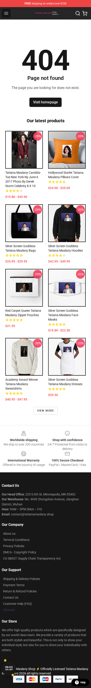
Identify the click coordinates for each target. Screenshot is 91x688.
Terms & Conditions (16, 540)
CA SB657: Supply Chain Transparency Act (32, 558)
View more (45, 410)
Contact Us (10, 597)
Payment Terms (14, 585)
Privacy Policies (13, 546)
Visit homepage (45, 102)
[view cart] (84, 13)
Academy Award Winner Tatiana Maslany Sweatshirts (21, 384)
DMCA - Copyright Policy (19, 552)
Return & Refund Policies (20, 591)
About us (9, 533)
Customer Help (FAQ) (17, 603)
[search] (77, 13)
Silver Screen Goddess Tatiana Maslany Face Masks (63, 315)
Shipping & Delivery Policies (21, 579)
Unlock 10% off (9, 668)
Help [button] (83, 682)
